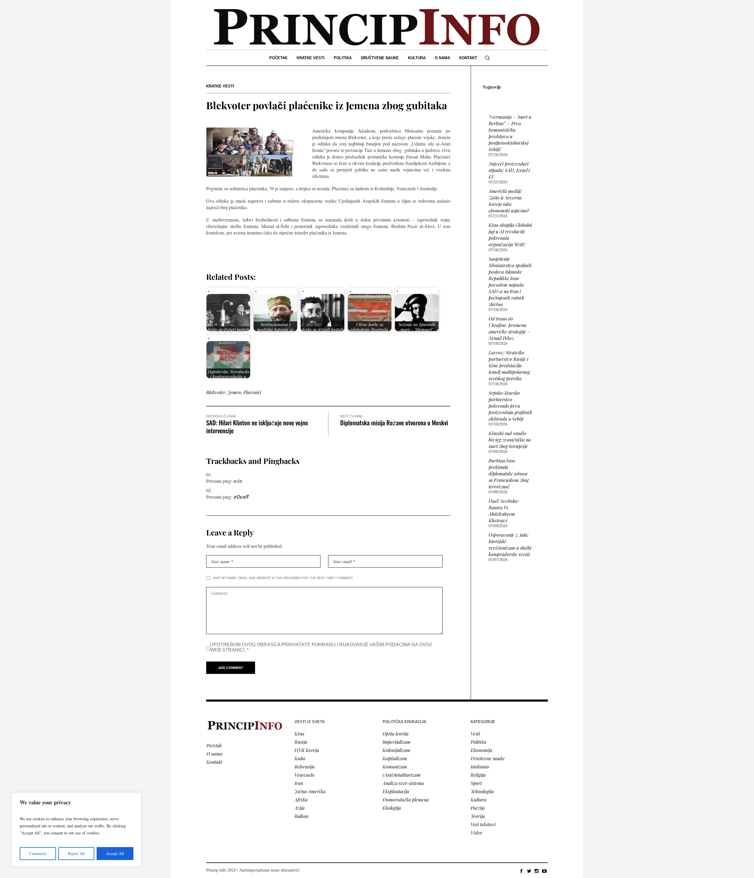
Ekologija (392, 808)
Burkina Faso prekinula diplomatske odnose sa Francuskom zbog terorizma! (509, 473)
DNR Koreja (307, 750)
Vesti (475, 733)
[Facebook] (521, 870)
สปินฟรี (240, 497)
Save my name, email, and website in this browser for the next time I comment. (283, 578)
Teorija (478, 816)
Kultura (478, 799)
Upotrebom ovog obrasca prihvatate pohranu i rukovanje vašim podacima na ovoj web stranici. (321, 647)
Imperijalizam (397, 742)
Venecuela (304, 775)
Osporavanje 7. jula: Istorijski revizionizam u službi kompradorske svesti (510, 544)
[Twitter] (529, 870)
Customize (38, 853)
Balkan (301, 816)
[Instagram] (536, 870)
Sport (476, 783)
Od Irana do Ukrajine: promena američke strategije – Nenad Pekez (510, 328)
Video (476, 832)
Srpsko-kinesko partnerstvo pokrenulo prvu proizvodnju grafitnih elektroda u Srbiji (510, 406)
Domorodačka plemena (406, 799)
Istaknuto (480, 766)
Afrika (301, 799)
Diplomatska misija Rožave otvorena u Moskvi (394, 422)
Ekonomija (481, 750)
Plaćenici (252, 392)
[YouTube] (544, 870)
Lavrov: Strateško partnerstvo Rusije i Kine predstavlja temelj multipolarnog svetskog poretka (509, 365)
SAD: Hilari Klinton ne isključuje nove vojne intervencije (257, 426)
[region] (76, 829)
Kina (299, 733)
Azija (300, 808)
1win (237, 481)
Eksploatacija (396, 791)
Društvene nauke (488, 758)
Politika (478, 742)
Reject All (76, 853)
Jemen (234, 392)
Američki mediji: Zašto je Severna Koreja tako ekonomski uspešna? (509, 201)
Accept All (115, 853)
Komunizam (395, 766)
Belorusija (305, 766)
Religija (478, 775)
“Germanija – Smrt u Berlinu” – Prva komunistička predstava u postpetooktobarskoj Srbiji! (510, 133)
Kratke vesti (220, 86)
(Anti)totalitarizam (402, 775)
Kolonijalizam (396, 750)
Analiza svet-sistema (403, 783)
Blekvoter (215, 392)
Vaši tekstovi (483, 824)
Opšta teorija (396, 733)
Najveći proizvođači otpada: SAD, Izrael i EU (509, 170)
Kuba (300, 758)
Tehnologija (482, 791)
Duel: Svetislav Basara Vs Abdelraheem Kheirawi (504, 510)
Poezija (478, 808)
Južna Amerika (310, 791)
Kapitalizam (395, 758)
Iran (299, 783)
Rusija (301, 742)
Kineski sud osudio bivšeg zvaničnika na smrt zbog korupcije (510, 439)
